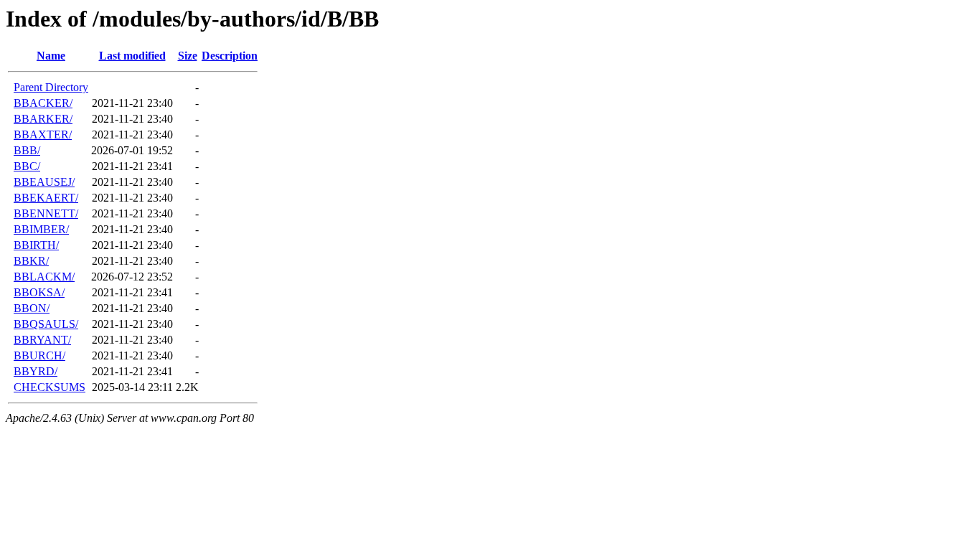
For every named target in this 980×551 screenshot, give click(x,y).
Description (230, 56)
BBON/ (32, 308)
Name (51, 56)
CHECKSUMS (49, 387)
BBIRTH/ (36, 245)
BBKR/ (31, 261)
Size (187, 56)
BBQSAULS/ (46, 324)
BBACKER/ (43, 103)
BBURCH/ (39, 355)
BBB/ (27, 150)
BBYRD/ (35, 371)
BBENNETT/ (46, 213)
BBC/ (27, 166)
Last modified (132, 56)
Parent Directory (51, 87)
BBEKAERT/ (46, 198)
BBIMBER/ (41, 229)
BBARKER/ (43, 119)
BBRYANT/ (42, 340)
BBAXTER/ (43, 134)
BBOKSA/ (39, 292)
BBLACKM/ (44, 276)
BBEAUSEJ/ (44, 182)
